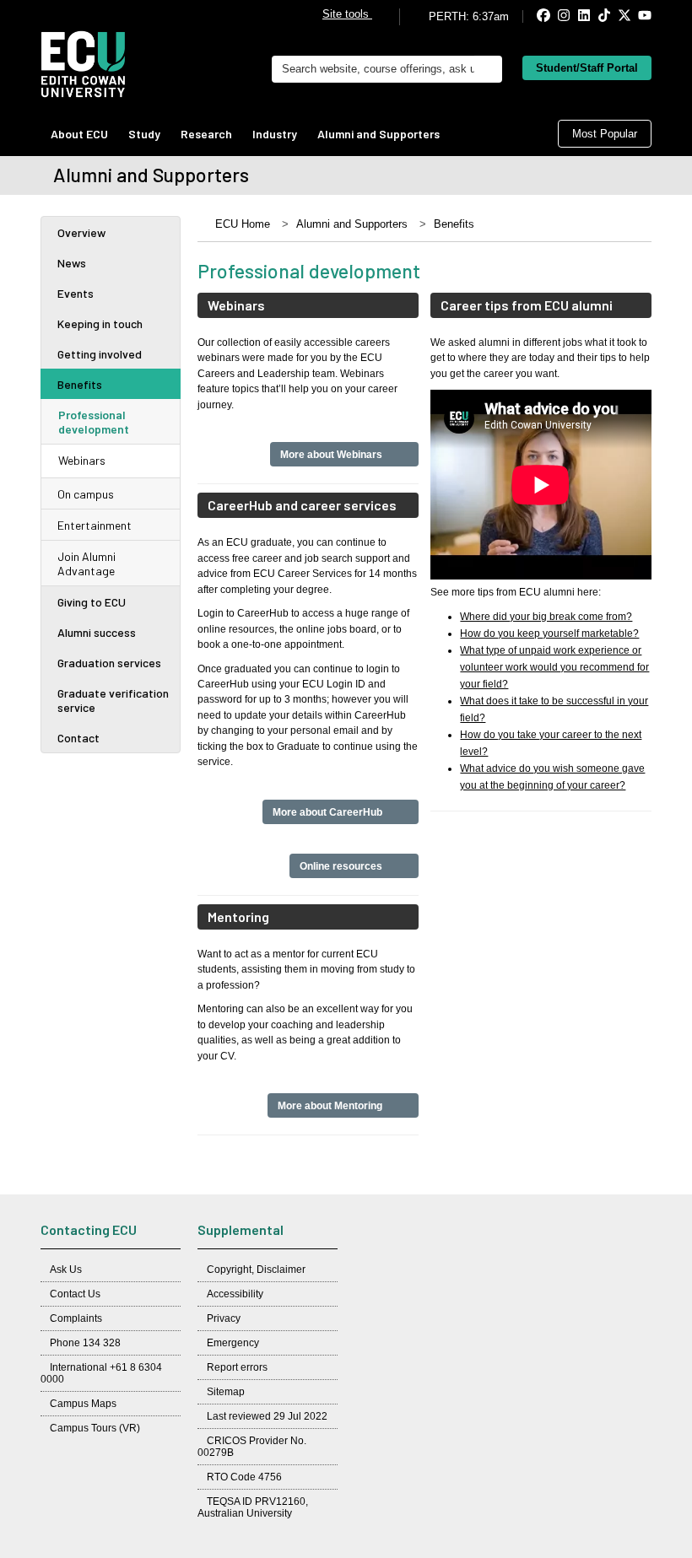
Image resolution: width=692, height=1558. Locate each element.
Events (75, 293)
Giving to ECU (91, 602)
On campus (85, 494)
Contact (78, 737)
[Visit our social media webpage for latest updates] (529, 16)
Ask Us (66, 1269)
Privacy (224, 1318)
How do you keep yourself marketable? (549, 633)
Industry (274, 134)
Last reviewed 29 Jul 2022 (267, 1416)
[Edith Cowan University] (83, 64)
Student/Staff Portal (587, 68)
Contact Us (75, 1294)
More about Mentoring (331, 1105)
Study (144, 134)
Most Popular (604, 133)
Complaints (76, 1318)
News (71, 263)
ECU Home (242, 224)
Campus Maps (83, 1404)
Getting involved (99, 354)
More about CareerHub (329, 811)
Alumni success (96, 632)
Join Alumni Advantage (86, 563)
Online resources (342, 865)
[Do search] (488, 69)
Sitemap (226, 1392)
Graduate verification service (113, 700)
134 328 (102, 1343)
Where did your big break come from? (546, 617)
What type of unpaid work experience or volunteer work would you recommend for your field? (554, 667)
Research (206, 134)
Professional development (93, 421)
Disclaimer (281, 1269)
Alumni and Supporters (378, 134)
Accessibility (235, 1294)
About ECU (79, 134)
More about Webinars (332, 454)
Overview (81, 232)
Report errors (237, 1367)
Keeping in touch (100, 323)
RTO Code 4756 (244, 1477)
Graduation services (109, 662)
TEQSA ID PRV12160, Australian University (252, 1507)
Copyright (229, 1269)
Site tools (347, 14)
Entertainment (94, 525)
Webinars (81, 460)
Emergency (233, 1343)
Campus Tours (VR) (95, 1428)
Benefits (79, 384)
